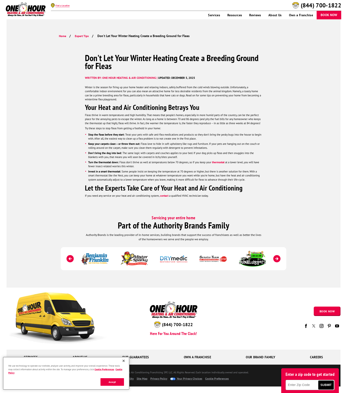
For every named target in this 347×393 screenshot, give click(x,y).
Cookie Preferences (104, 369)
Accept (112, 381)
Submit (326, 384)
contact (164, 195)
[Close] (124, 361)
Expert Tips (82, 36)
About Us (275, 15)
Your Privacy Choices (189, 378)
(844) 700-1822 (321, 5)
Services (214, 15)
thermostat (218, 162)
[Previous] (70, 258)
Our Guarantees (135, 357)
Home (62, 36)
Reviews (255, 15)
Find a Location (62, 5)
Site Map (142, 378)
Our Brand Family (260, 357)
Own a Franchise (301, 15)
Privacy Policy (158, 378)
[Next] (276, 258)
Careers (316, 357)
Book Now (329, 15)
